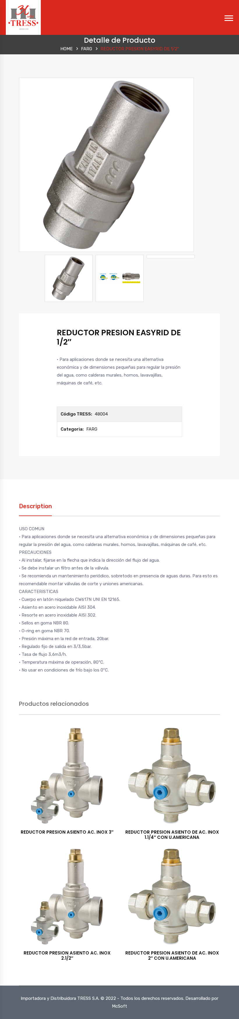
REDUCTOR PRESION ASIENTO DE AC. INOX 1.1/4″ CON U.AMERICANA (172, 834)
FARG (86, 48)
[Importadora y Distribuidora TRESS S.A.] (23, 17)
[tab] (35, 509)
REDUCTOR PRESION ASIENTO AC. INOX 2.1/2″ (67, 955)
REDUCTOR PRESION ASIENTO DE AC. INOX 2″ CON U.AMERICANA (172, 955)
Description (35, 506)
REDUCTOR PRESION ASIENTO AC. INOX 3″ (67, 832)
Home (66, 48)
